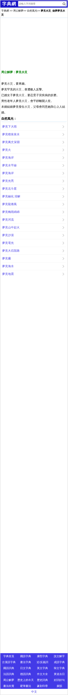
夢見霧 (6, 258)
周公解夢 (18, 10)
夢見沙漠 (8, 235)
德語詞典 (25, 674)
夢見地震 (8, 273)
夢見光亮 (8, 180)
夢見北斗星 (9, 188)
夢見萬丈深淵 (11, 142)
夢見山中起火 (11, 227)
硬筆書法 (25, 685)
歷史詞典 (42, 679)
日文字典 (25, 668)
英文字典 (42, 668)
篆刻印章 (42, 685)
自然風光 (32, 10)
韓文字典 (59, 668)
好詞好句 (59, 679)
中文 (34, 691)
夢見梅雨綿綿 (11, 211)
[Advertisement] (34, 44)
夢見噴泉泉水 (11, 134)
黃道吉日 (59, 674)
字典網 (5, 10)
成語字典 (59, 662)
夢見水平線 (9, 165)
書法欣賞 (8, 685)
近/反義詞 (42, 662)
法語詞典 (8, 674)
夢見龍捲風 (9, 204)
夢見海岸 (8, 157)
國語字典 (25, 656)
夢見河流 (8, 219)
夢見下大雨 (9, 126)
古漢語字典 (9, 662)
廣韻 (59, 685)
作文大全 (42, 674)
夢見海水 (8, 266)
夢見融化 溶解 (11, 196)
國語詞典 (8, 668)
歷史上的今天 (25, 679)
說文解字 (59, 656)
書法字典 (25, 662)
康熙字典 (42, 656)
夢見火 (6, 149)
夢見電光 (8, 242)
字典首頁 (8, 656)
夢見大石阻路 (11, 250)
